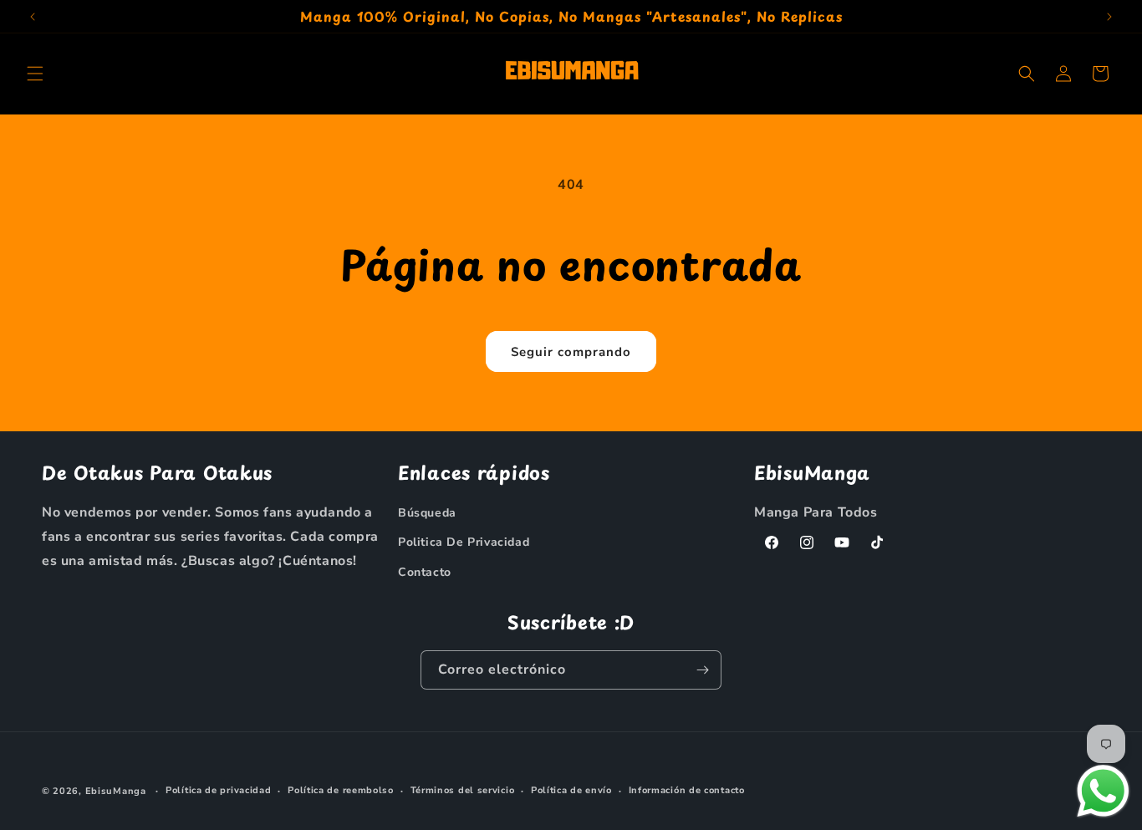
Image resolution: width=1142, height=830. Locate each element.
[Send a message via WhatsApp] (1103, 791)
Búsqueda (427, 513)
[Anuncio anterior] (32, 17)
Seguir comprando (571, 352)
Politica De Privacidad (463, 542)
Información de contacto (687, 790)
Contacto (424, 571)
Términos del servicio (462, 790)
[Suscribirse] (702, 670)
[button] (35, 73)
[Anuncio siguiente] (1109, 17)
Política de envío (571, 790)
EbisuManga (115, 791)
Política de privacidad (218, 790)
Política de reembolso (341, 790)
